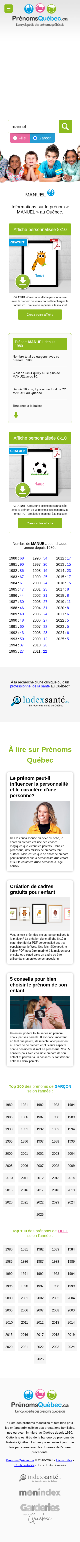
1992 (40, 1129)
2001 (24, 1153)
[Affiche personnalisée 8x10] (40, 264)
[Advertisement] (40, 71)
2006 (24, 1166)
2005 (8, 1166)
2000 (8, 1153)
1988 (55, 1117)
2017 (40, 1190)
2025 (40, 1214)
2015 (8, 1190)
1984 (71, 1105)
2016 (24, 1190)
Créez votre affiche (40, 314)
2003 (55, 1153)
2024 (71, 1202)
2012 (40, 1178)
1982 (40, 1105)
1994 (71, 1129)
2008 (55, 1166)
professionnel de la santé (30, 686)
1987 (40, 1117)
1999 (71, 1141)
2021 (24, 1202)
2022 (40, 1202)
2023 (55, 1202)
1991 (24, 1129)
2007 (40, 1166)
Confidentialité (24, 1465)
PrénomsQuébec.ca (20, 1460)
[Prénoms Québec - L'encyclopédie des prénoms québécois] (40, 15)
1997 (40, 1141)
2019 (71, 1190)
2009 (71, 1166)
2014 (71, 1178)
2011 (24, 1178)
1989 (71, 1117)
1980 (8, 1105)
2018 (55, 1190)
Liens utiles (64, 1460)
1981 (24, 1105)
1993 (55, 1129)
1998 (55, 1141)
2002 (40, 1153)
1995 (8, 1141)
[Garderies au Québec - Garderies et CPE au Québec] (40, 1513)
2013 (55, 1178)
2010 (9, 1178)
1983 (55, 1105)
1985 (8, 1117)
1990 (8, 1129)
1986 (24, 1117)
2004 (71, 1153)
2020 (8, 1202)
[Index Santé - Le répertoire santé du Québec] (40, 701)
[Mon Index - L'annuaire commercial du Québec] (40, 1492)
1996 (24, 1141)
